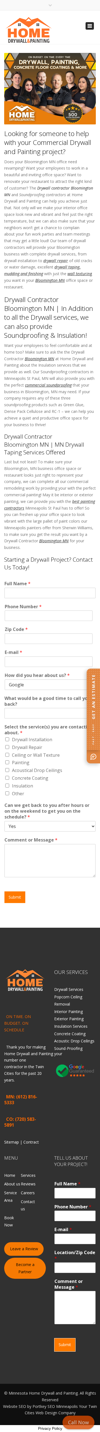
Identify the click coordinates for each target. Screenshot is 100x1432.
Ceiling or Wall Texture (36, 755)
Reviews (28, 1183)
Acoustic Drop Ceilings (74, 1041)
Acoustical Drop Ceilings (37, 770)
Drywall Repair (27, 747)
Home (9, 1175)
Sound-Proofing (68, 1048)
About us (12, 1183)
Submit (15, 897)
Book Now (9, 1221)
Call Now (78, 1422)
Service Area (10, 1196)
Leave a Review (24, 1248)
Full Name (17, 584)
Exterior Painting (69, 1018)
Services (28, 1175)
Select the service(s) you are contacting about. (48, 730)
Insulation (22, 786)
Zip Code (16, 629)
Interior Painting (68, 1011)
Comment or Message (31, 840)
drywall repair (55, 260)
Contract (31, 1142)
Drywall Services (68, 989)
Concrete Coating (30, 778)
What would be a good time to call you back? (47, 701)
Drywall (23, 1053)
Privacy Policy (50, 1428)
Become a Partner (25, 1268)
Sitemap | (13, 1142)
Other (18, 794)
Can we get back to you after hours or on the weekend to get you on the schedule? (46, 811)
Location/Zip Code (74, 1255)
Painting (20, 763)
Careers (28, 1192)
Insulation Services (71, 1026)
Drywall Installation (32, 740)
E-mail (13, 652)
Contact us (28, 1205)
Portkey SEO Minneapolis (55, 1406)
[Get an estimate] (93, 756)
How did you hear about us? (37, 675)
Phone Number (23, 607)
